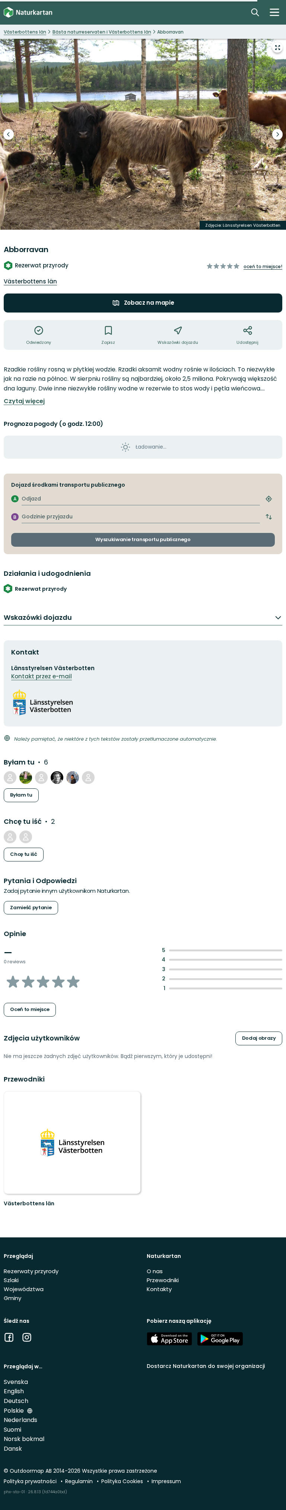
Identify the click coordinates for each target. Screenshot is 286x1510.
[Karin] (25, 777)
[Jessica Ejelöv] (10, 837)
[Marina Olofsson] (72, 777)
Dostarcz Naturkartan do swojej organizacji (206, 1366)
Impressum (166, 1481)
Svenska (16, 1382)
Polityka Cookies (122, 1481)
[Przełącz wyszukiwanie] (255, 12)
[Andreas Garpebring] (41, 777)
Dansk (13, 1448)
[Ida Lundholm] (25, 837)
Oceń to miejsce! (263, 266)
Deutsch (16, 1401)
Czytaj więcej (24, 401)
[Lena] (88, 777)
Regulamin (79, 1481)
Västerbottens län (30, 281)
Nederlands (20, 1420)
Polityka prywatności (31, 1481)
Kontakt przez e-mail (41, 676)
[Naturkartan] (28, 12)
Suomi (12, 1429)
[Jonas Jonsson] (57, 777)
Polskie (14, 1410)
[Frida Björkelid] (10, 777)
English (14, 1391)
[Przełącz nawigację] (274, 12)
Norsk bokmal (24, 1439)
